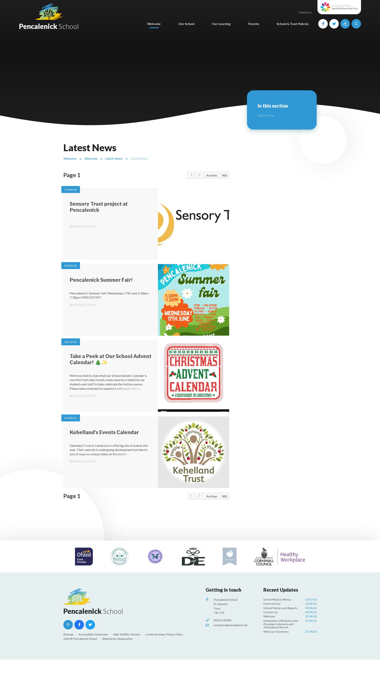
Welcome (69, 158)
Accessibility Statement (93, 634)
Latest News (114, 158)
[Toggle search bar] (356, 24)
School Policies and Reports (290, 608)
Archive (211, 175)
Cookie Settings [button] (155, 634)
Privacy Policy (174, 634)
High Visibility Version (126, 634)
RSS (224, 175)
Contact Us (290, 612)
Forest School (290, 603)
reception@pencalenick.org (230, 625)
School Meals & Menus (290, 599)
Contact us (305, 12)
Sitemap (68, 634)
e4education (125, 638)
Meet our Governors (290, 631)
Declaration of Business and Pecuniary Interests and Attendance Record (290, 624)
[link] (191, 175)
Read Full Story (83, 226)
